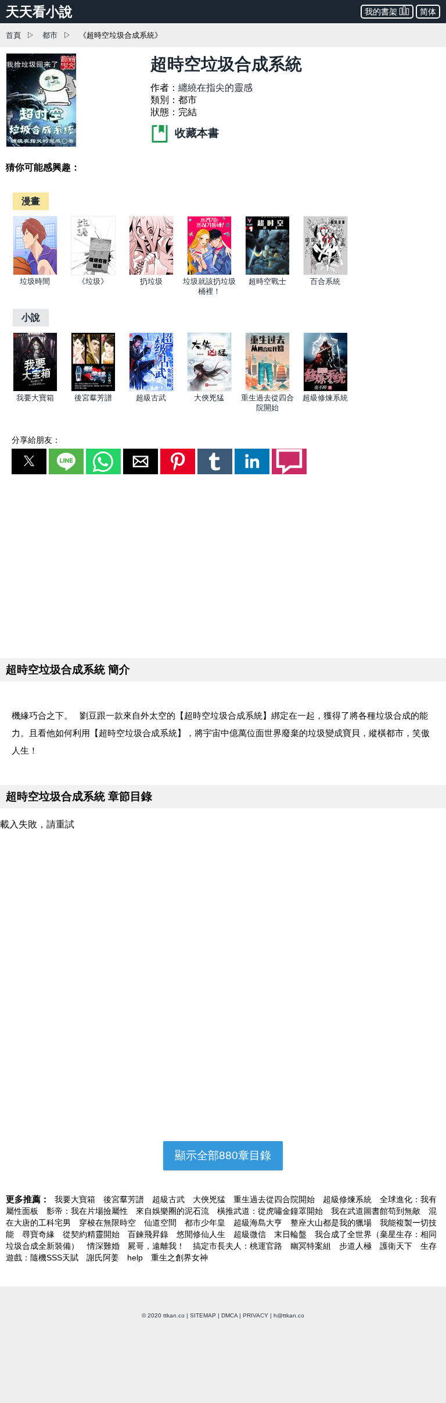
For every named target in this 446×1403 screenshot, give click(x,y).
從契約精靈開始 (92, 1234)
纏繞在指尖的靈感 (215, 88)
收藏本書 (195, 133)
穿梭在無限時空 (108, 1222)
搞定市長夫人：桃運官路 (239, 1246)
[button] (29, 461)
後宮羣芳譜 (93, 397)
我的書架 (381, 11)
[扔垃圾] (151, 272)
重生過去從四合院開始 (275, 1199)
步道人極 (356, 1246)
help (136, 1257)
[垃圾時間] (35, 272)
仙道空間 (161, 1222)
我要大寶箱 (35, 397)
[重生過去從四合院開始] (267, 389)
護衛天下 (397, 1246)
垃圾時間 (35, 281)
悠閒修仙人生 (202, 1234)
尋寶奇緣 (39, 1234)
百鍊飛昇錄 (149, 1234)
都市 (49, 35)
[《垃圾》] (93, 272)
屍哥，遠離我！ (157, 1246)
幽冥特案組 (311, 1246)
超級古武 (151, 397)
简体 (428, 11)
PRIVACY (255, 1315)
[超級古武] (151, 389)
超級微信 (250, 1234)
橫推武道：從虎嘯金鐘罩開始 (271, 1211)
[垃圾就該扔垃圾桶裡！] (209, 272)
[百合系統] (325, 272)
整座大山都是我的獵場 (332, 1222)
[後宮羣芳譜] (93, 389)
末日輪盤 (291, 1234)
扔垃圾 (151, 281)
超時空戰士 (267, 281)
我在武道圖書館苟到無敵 (377, 1211)
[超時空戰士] (267, 272)
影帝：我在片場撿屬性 (88, 1211)
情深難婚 (104, 1246)
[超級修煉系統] (325, 389)
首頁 (13, 35)
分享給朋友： (36, 440)
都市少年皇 (206, 1222)
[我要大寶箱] (35, 389)
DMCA (229, 1315)
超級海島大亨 (259, 1222)
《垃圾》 (93, 281)
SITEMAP (203, 1315)
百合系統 (325, 281)
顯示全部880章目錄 (223, 1155)
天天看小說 (39, 11)
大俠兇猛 (209, 397)
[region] (223, 563)
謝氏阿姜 (104, 1257)
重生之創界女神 (179, 1257)
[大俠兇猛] (209, 389)
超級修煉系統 (325, 397)
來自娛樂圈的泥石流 (173, 1211)
